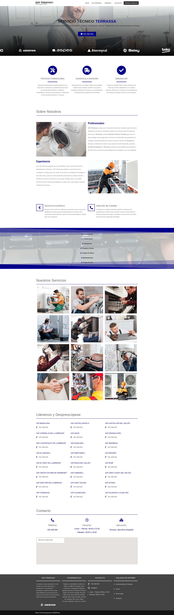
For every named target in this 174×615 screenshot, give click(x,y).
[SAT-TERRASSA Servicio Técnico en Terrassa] (44, 3)
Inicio (87, 3)
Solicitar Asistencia (131, 3)
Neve (37, 612)
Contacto (118, 3)
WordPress (56, 612)
